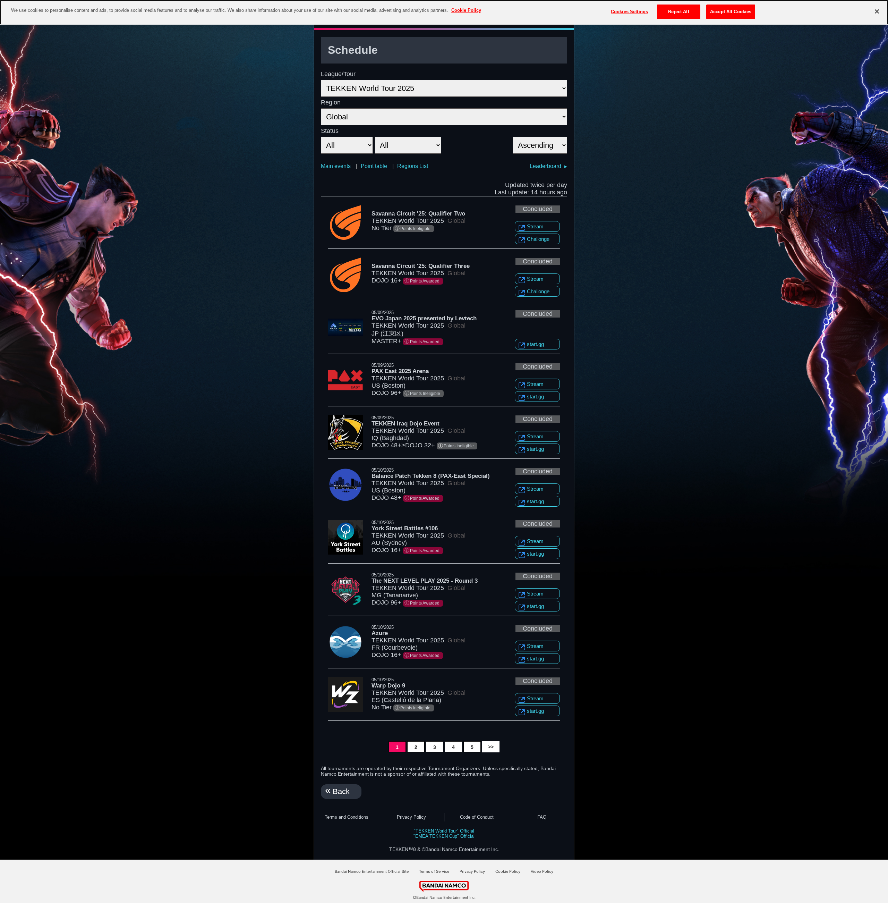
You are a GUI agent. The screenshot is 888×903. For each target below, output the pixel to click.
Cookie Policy (507, 871)
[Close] (877, 11)
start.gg (535, 344)
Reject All (678, 11)
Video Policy (542, 871)
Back (341, 791)
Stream (535, 226)
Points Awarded (424, 281)
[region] (444, 12)
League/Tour (338, 73)
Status (330, 130)
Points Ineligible (415, 228)
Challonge (538, 239)
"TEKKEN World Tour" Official (444, 831)
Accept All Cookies (730, 11)
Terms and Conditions (346, 817)
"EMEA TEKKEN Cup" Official (444, 836)
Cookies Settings (629, 11)
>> (491, 747)
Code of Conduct (477, 817)
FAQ (541, 817)
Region (331, 102)
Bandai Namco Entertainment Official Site (372, 871)
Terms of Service (434, 871)
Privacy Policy (411, 817)
